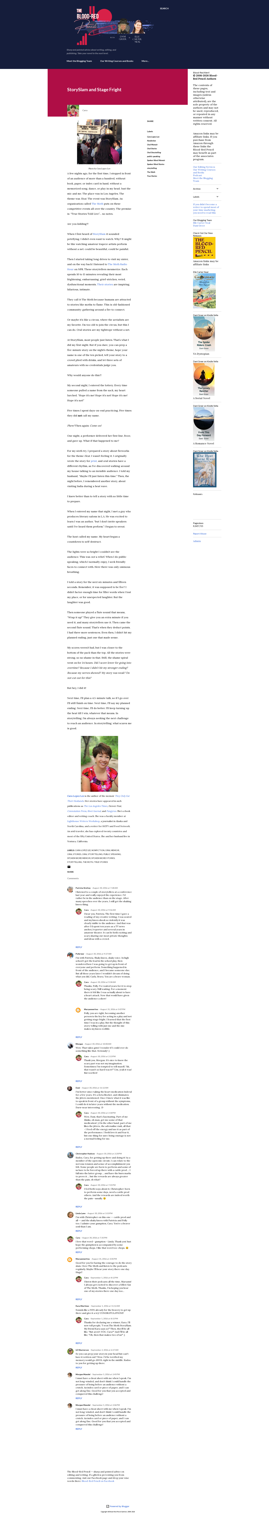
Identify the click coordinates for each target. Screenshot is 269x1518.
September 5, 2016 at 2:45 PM (106, 1374)
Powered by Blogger (119, 1506)
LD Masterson (82, 1350)
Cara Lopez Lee (75, 796)
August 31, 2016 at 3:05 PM (104, 1259)
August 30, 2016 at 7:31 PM (103, 1185)
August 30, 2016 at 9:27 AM (98, 954)
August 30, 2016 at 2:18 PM (103, 1113)
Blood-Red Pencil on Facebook (98, 1481)
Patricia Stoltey (83, 888)
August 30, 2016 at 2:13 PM (103, 1056)
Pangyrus (111, 811)
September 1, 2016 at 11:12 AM (105, 1306)
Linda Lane (80, 1213)
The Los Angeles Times (95, 806)
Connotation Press (76, 811)
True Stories (152, 176)
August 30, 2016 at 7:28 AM (105, 888)
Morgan (79, 1044)
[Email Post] (69, 868)
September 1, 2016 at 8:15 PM (104, 1318)
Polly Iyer (80, 954)
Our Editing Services (204, 166)
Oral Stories (152, 148)
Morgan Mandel (83, 1374)
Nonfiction (151, 140)
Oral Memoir (152, 144)
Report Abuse (199, 533)
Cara (86, 910)
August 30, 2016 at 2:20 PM (109, 1153)
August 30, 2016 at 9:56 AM (103, 910)
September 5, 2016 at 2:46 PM (106, 1405)
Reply (79, 947)
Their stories (105, 284)
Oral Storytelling (154, 152)
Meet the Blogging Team (79, 61)
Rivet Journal (94, 811)
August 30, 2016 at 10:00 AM (98, 1044)
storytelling (152, 168)
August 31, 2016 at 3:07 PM (112, 1009)
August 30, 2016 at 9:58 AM (103, 982)
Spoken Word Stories (155, 164)
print (94, 461)
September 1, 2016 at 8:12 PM (104, 1277)
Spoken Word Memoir (156, 160)
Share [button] (150, 121)
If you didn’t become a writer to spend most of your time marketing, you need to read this (206, 208)
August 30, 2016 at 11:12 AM (95, 1088)
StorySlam (99, 234)
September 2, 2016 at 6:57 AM (104, 1350)
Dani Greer (199, 225)
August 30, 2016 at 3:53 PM (100, 1213)
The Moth (97, 203)
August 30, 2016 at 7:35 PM (94, 1237)
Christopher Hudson (85, 1153)
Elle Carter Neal (201, 222)
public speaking (153, 156)
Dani (78, 1088)
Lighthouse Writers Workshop (83, 821)
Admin (197, 541)
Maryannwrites (91, 1009)
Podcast (197, 175)
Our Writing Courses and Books (116, 61)
